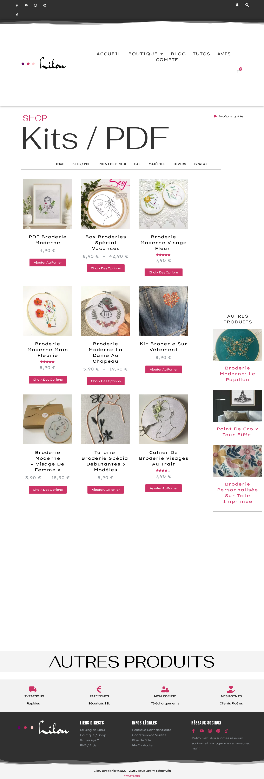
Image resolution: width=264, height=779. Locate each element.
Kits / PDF (81, 164)
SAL (137, 164)
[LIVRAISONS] (33, 689)
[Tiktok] (17, 14)
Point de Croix (112, 164)
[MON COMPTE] (165, 689)
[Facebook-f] (17, 5)
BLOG (178, 53)
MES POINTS (231, 696)
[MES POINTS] (231, 689)
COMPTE (167, 59)
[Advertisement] (237, 237)
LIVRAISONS (33, 696)
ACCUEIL (108, 53)
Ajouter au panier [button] (48, 262)
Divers (179, 164)
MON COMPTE (165, 696)
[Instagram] (35, 5)
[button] (247, 5)
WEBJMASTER (132, 776)
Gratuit (201, 164)
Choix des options (105, 268)
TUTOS (201, 53)
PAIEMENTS (98, 696)
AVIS (224, 53)
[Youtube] (26, 5)
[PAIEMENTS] (99, 689)
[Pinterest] (44, 5)
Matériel (156, 164)
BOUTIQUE (143, 53)
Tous (59, 164)
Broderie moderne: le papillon (237, 373)
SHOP (34, 118)
